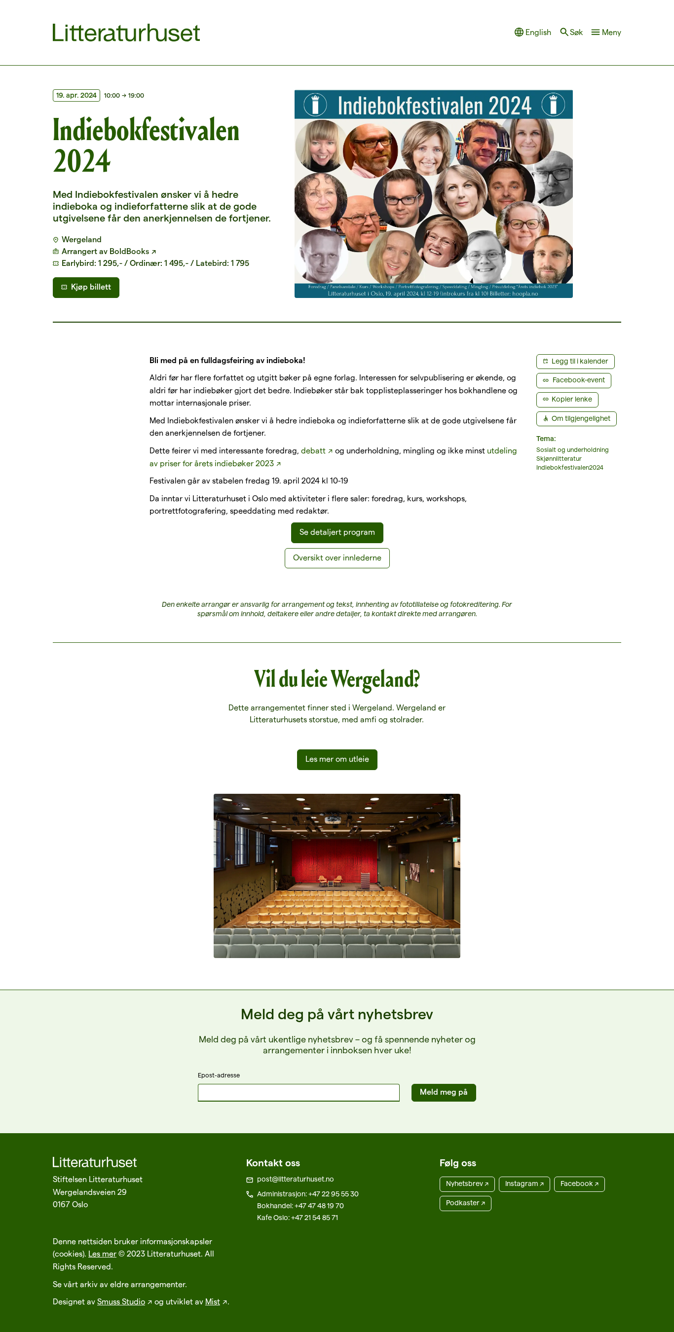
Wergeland (82, 239)
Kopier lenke (572, 399)
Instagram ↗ (524, 1183)
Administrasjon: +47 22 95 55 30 (308, 1194)
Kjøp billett (91, 287)
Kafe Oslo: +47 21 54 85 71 (297, 1217)
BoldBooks (129, 251)
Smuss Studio (121, 1301)
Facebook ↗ (580, 1183)
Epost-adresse (219, 1075)
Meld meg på (444, 1092)
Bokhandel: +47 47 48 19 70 (300, 1206)
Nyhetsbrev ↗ (467, 1183)
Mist (212, 1301)
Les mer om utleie (337, 759)
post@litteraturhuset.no (295, 1179)
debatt (313, 450)
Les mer (102, 1254)
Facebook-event (579, 380)
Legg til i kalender (580, 361)
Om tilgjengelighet (581, 418)
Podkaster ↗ (465, 1203)
